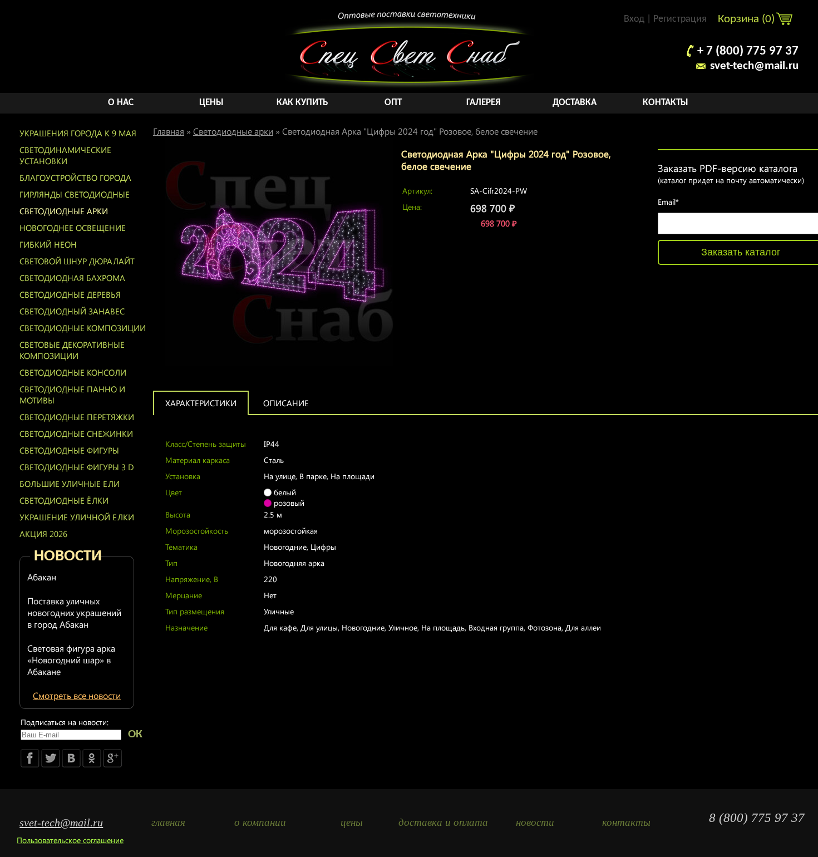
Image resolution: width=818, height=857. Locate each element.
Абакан (41, 577)
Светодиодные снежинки (76, 433)
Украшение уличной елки (76, 517)
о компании (260, 822)
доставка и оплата (443, 822)
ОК (135, 734)
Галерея (483, 102)
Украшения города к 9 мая (77, 133)
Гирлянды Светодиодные (74, 194)
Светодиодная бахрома (72, 277)
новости (535, 822)
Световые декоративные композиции (72, 350)
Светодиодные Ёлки (64, 500)
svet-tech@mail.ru (754, 66)
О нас (121, 102)
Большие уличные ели (69, 483)
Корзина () (747, 19)
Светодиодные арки (63, 210)
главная (168, 822)
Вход (634, 19)
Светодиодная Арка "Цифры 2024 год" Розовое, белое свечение (410, 131)
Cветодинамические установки (65, 155)
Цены (211, 102)
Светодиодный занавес (72, 311)
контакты (626, 822)
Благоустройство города (75, 177)
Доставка (575, 102)
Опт (393, 102)
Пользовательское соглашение (70, 840)
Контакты (665, 102)
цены (352, 822)
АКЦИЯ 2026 (43, 533)
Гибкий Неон (48, 244)
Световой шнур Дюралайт (77, 261)
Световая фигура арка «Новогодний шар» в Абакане (71, 659)
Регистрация (680, 19)
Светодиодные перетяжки (76, 416)
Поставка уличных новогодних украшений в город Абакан (74, 612)
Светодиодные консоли (72, 372)
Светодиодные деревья (70, 294)
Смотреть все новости (77, 695)
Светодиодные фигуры (69, 450)
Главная (168, 131)
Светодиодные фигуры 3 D (76, 466)
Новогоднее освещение (72, 227)
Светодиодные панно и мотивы (72, 394)
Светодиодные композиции (82, 327)
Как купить (302, 102)
